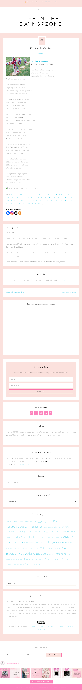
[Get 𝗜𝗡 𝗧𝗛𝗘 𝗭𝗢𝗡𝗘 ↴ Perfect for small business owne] (5, 673)
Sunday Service (11, 564)
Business (38, 526)
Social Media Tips (63, 559)
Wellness (37, 564)
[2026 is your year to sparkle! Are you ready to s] (15, 673)
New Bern (51, 554)
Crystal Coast (32, 531)
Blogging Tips (43, 521)
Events (10, 542)
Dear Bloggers (45, 532)
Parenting (61, 553)
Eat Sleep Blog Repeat (29, 537)
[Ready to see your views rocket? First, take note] (77, 673)
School (48, 559)
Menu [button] (42, 9)
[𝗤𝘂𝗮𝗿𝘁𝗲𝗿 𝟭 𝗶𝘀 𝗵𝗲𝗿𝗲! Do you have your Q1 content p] (25, 673)
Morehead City (34, 548)
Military (40, 53)
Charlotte (55, 527)
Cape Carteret (48, 527)
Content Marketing (15, 532)
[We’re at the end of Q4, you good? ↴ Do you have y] (46, 673)
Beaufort (29, 522)
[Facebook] (8, 213)
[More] (19, 213)
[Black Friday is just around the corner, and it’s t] (67, 673)
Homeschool (68, 542)
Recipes (20, 559)
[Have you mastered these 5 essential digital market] (36, 673)
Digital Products (11, 537)
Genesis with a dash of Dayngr (55, 687)
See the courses (51, 2)
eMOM (68, 537)
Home (58, 542)
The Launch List (22, 464)
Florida (19, 542)
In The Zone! (64, 280)
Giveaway (39, 542)
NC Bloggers (39, 553)
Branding (27, 527)
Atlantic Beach (20, 522)
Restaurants (30, 559)
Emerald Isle (58, 537)
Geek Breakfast (28, 543)
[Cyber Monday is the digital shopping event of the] (56, 673)
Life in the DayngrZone (41, 21)
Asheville (10, 521)
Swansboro (20, 564)
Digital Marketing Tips (63, 531)
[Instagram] (12, 213)
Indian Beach (10, 548)
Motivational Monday (50, 548)
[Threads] (16, 213)
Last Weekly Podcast (21, 548)
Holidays (49, 542)
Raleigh (13, 559)
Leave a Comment (41, 216)
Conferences (65, 527)
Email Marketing (47, 537)
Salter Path (41, 559)
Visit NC (28, 564)
